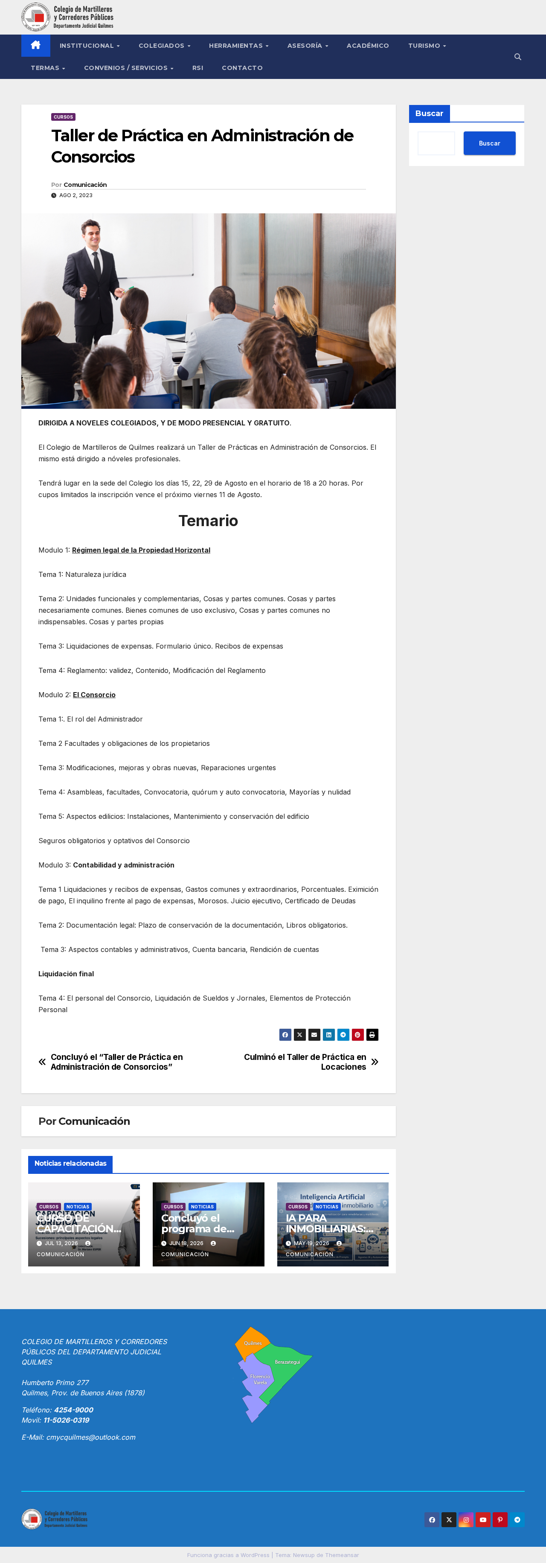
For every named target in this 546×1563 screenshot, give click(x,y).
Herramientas (237, 45)
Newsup (304, 1554)
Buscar (429, 113)
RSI (197, 68)
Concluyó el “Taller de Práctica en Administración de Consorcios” (117, 1062)
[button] (517, 56)
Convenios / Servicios (127, 68)
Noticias (78, 1206)
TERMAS (46, 68)
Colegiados (163, 45)
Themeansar (342, 1554)
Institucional (88, 45)
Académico (368, 45)
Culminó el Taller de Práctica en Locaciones (305, 1062)
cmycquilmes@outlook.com (90, 1437)
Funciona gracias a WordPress (229, 1554)
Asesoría (306, 45)
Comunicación (85, 185)
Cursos (63, 116)
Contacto (242, 68)
